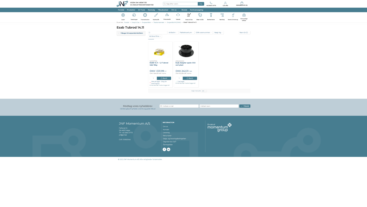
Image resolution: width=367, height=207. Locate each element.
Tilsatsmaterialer (158, 22)
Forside (126, 22)
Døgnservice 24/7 (169, 142)
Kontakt (166, 130)
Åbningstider (168, 145)
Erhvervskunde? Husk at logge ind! (159, 85)
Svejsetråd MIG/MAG (174, 22)
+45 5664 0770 (127, 133)
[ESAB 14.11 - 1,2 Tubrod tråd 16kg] (160, 51)
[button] (175, 10)
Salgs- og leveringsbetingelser (174, 139)
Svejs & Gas (135, 22)
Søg (201, 4)
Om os (165, 126)
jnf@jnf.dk (123, 135)
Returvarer (167, 136)
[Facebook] (164, 149)
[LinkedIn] (168, 149)
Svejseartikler (146, 22)
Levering (166, 132)
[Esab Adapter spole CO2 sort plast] (186, 51)
